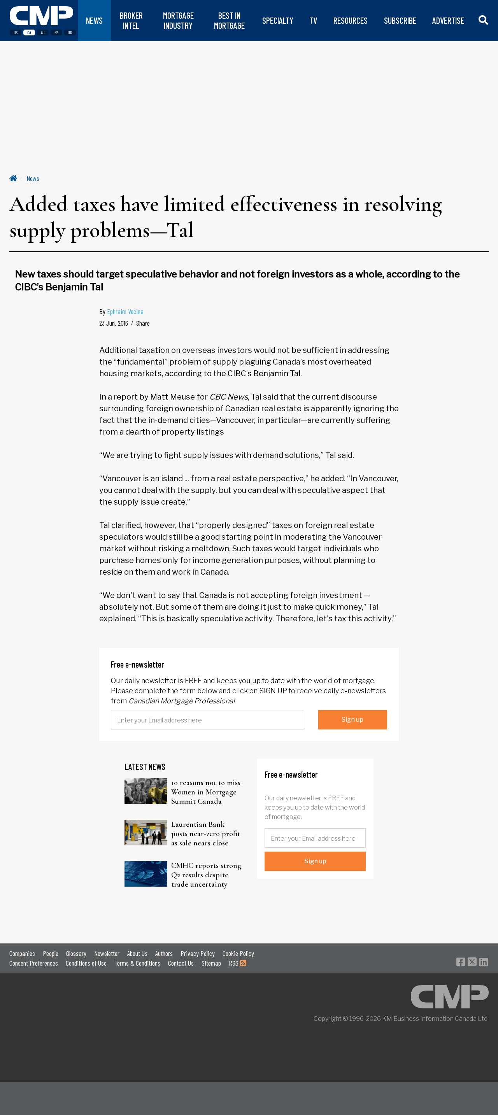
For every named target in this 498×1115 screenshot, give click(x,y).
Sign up (352, 719)
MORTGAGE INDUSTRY (178, 20)
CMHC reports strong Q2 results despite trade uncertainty (206, 875)
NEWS (94, 20)
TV (313, 20)
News (32, 178)
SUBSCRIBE (400, 20)
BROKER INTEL (131, 20)
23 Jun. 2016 (113, 323)
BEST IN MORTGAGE (229, 20)
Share (143, 323)
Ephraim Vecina (125, 311)
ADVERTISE (448, 20)
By (121, 311)
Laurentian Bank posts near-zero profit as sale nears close (205, 834)
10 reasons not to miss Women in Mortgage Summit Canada (205, 792)
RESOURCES (350, 20)
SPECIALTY (277, 20)
